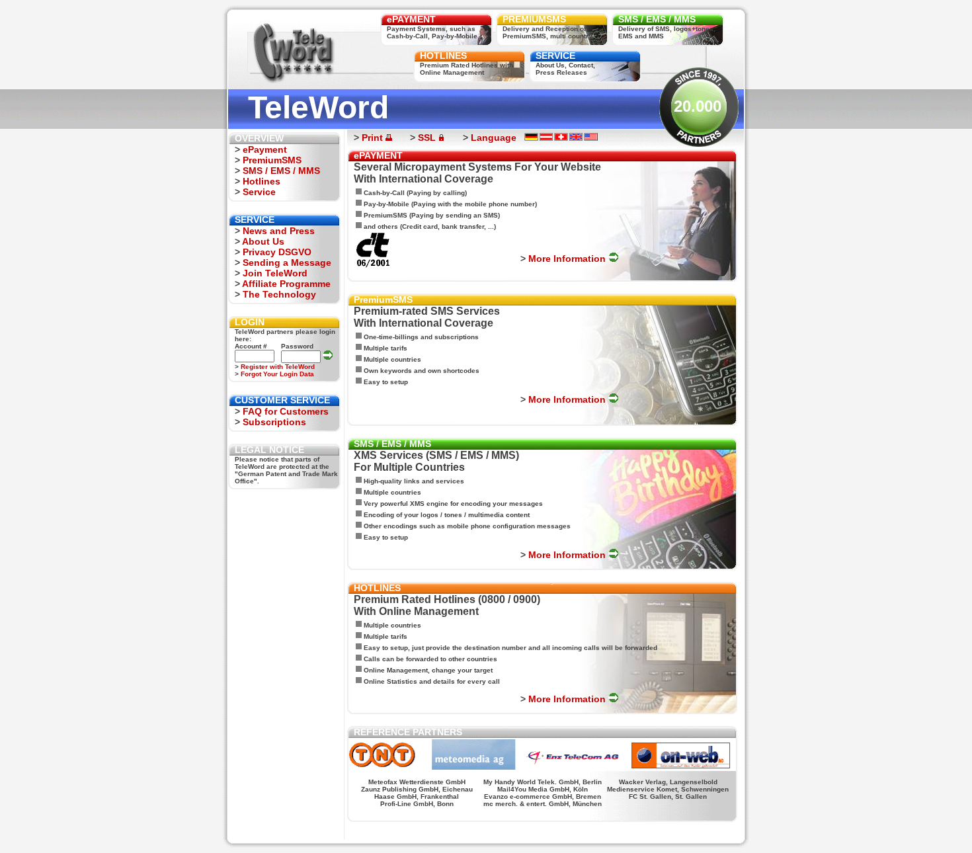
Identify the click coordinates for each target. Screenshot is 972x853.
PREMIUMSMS (534, 19)
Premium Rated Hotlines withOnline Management (466, 68)
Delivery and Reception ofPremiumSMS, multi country (547, 32)
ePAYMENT (411, 19)
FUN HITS (646, 830)
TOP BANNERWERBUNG (692, 830)
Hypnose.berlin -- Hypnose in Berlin (387, 830)
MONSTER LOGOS (608, 830)
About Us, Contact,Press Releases (565, 68)
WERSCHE (526, 830)
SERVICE (555, 55)
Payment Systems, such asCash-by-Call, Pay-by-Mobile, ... (437, 32)
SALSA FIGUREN (562, 830)
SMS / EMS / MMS (657, 19)
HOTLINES (443, 55)
